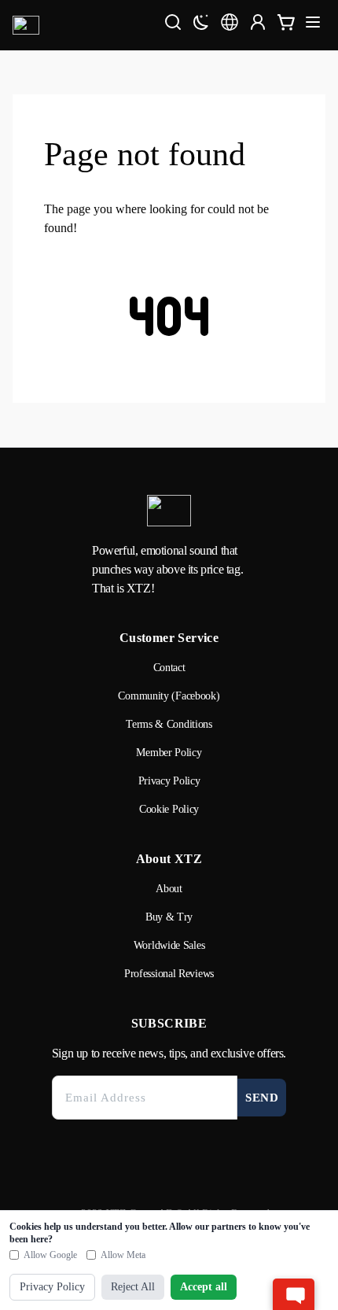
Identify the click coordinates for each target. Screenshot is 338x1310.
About (169, 889)
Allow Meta (123, 1254)
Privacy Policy (169, 781)
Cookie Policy (169, 809)
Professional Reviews (169, 974)
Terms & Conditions (169, 724)
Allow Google (50, 1254)
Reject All (133, 1287)
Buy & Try (169, 917)
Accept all (203, 1287)
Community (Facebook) (168, 696)
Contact (169, 667)
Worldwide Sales (169, 945)
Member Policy (168, 752)
